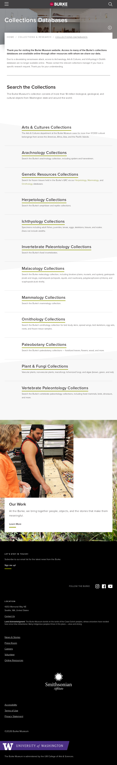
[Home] (58, 4)
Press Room (11, 643)
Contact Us (10, 616)
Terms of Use (11, 710)
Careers (9, 648)
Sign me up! (10, 565)
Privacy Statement (14, 716)
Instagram (97, 586)
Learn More (15, 524)
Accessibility (11, 704)
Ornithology (27, 184)
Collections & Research (34, 37)
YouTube (110, 586)
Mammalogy (93, 180)
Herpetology (81, 180)
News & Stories (12, 637)
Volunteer (10, 654)
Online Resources (14, 660)
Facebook (103, 586)
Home (10, 37)
